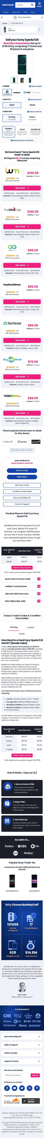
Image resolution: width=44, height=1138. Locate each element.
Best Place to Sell (22, 485)
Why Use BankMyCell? (22, 498)
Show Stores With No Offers (22, 450)
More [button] (32, 12)
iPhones (5, 12)
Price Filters (22, 470)
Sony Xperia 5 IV (12, 891)
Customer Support (22, 504)
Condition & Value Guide (22, 491)
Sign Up (35, 1075)
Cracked (30, 627)
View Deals (22, 477)
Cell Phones (16, 12)
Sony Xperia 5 (34, 891)
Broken (22, 634)
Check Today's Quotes (22, 568)
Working (13, 627)
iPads (25, 12)
